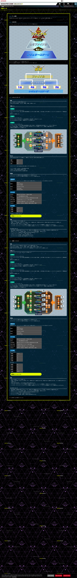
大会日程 (64, 4)
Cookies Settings (51, 575)
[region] (38, 575)
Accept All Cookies (67, 575)
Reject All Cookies (59, 575)
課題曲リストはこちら (16, 216)
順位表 (60, 4)
